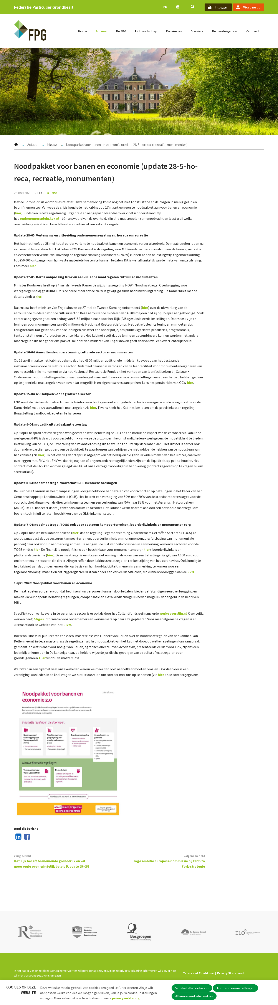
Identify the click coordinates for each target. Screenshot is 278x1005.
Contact (252, 31)
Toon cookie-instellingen (235, 988)
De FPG (121, 31)
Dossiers (196, 31)
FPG (54, 193)
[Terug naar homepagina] (30, 31)
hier (18, 213)
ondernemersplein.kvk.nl (39, 218)
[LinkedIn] (17, 837)
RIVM (67, 624)
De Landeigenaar (225, 31)
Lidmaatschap (146, 31)
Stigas (39, 619)
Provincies (174, 31)
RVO (190, 572)
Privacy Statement (230, 973)
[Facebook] (26, 837)
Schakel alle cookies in (191, 988)
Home (82, 31)
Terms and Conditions (199, 973)
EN (165, 7)
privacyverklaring (126, 998)
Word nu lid (251, 7)
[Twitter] (34, 837)
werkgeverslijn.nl (173, 613)
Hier (42, 658)
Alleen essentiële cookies (194, 996)
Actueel (101, 31)
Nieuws (52, 144)
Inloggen (221, 7)
